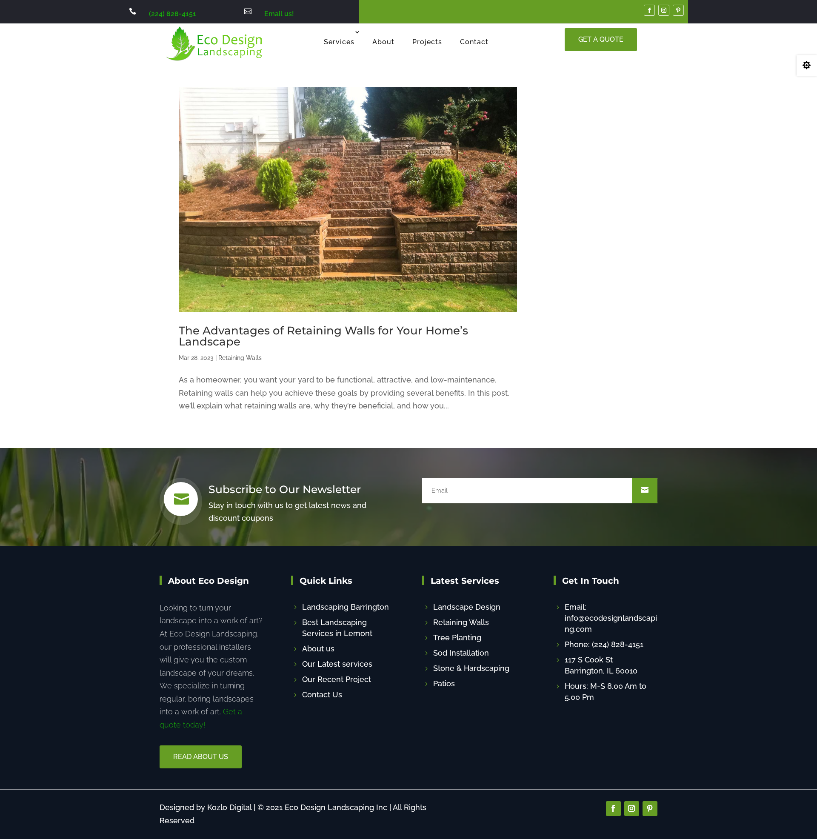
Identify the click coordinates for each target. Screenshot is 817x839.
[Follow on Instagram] (663, 10)
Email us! (279, 14)
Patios (444, 683)
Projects (427, 42)
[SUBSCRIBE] (644, 490)
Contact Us (322, 694)
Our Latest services (337, 663)
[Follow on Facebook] (649, 10)
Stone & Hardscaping (471, 668)
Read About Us (200, 757)
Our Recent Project (336, 679)
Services (339, 42)
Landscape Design (466, 606)
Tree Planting (457, 637)
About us (318, 648)
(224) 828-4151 (172, 14)
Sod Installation (461, 652)
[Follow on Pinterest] (678, 10)
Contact (474, 42)
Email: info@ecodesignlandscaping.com (611, 618)
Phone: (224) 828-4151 (604, 644)
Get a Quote (600, 39)
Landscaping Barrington (345, 606)
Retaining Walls (240, 357)
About (383, 42)
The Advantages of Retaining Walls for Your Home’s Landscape (323, 336)
